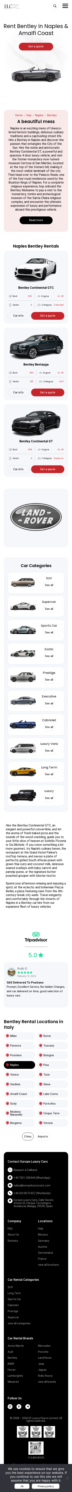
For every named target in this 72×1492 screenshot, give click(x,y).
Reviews (13, 1240)
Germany (43, 1240)
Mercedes (44, 1345)
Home (19, 115)
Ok (22, 1486)
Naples (39, 115)
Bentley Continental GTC (36, 288)
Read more (36, 220)
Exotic (49, 649)
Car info (18, 315)
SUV (49, 578)
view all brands (47, 1381)
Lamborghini (15, 1375)
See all (49, 585)
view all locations (48, 1264)
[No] (67, 1478)
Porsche (43, 1351)
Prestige (49, 673)
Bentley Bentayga (36, 364)
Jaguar (42, 1369)
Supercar (49, 602)
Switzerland (45, 1252)
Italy (28, 115)
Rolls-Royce (45, 1375)
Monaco (43, 1234)
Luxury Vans (49, 744)
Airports (43, 1136)
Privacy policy (46, 1486)
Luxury (49, 791)
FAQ (10, 1228)
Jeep (41, 1363)
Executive (49, 696)
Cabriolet (49, 720)
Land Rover (45, 1357)
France (42, 1258)
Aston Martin (16, 1345)
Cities (27, 1136)
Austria (42, 1246)
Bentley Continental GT (36, 441)
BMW (11, 1363)
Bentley (12, 1357)
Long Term (49, 767)
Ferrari (12, 1369)
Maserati (13, 1381)
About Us (13, 1234)
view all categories (19, 1323)
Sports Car (49, 625)
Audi (10, 1351)
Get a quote (47, 315)
